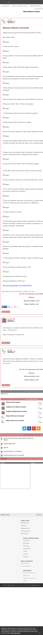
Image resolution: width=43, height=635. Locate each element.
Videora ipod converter (13, 386)
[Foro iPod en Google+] (40, 412)
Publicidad (27, 569)
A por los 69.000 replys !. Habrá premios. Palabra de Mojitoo (18, 423)
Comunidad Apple (26, 550)
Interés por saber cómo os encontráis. (14, 439)
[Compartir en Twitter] (10, 295)
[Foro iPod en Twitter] (30, 412)
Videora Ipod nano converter (15, 404)
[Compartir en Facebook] (4, 295)
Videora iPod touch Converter (15, 400)
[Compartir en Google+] (16, 295)
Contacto (22, 569)
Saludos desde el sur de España (12, 435)
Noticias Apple (25, 547)
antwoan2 (10, 307)
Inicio (9, 2)
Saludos (6, 431)
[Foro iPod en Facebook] (35, 412)
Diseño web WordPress (29, 556)
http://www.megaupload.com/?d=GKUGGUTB (17, 274)
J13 (9, 17)
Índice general (5, 498)
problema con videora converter (16, 390)
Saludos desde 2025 (9, 427)
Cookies (17, 569)
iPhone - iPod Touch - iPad (19, 6)
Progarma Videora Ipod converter (16, 395)
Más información (15, 633)
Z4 (39, 569)
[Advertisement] (15, 460)
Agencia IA (26, 559)
